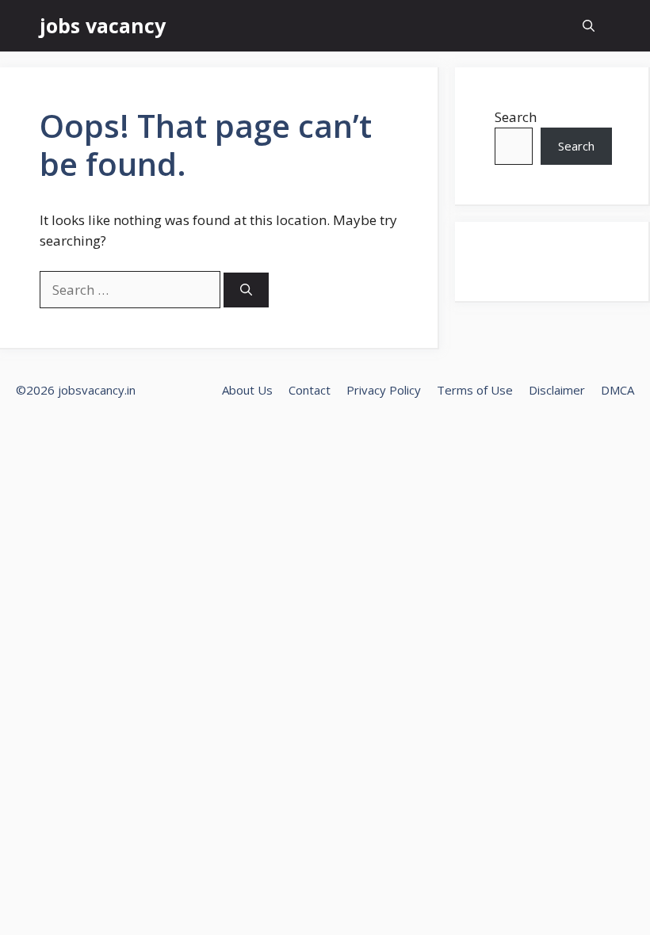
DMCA (617, 390)
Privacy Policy (383, 390)
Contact (310, 390)
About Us (247, 390)
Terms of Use (475, 390)
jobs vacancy (103, 25)
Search (516, 117)
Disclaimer (557, 390)
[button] (588, 26)
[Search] (246, 290)
